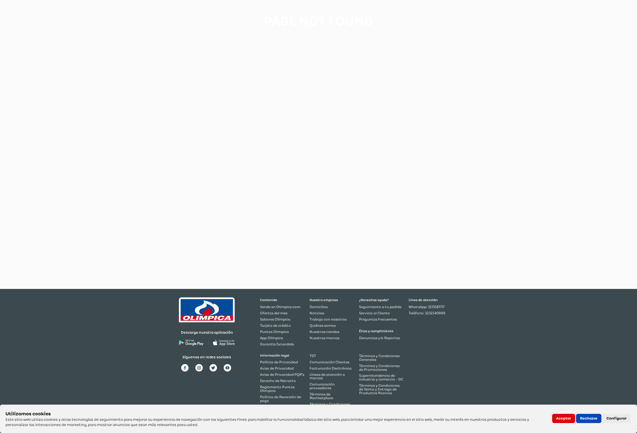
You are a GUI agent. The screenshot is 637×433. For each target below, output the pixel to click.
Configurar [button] (616, 418)
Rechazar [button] (588, 418)
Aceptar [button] (563, 418)
